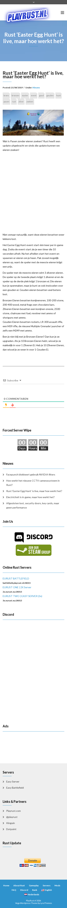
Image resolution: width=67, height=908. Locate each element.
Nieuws (36, 87)
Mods (57, 885)
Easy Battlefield (15, 787)
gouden (50, 95)
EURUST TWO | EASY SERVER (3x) (22, 596)
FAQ (14, 890)
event (33, 95)
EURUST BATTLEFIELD (16, 578)
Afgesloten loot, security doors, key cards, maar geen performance (32, 505)
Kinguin (10, 823)
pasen (6, 101)
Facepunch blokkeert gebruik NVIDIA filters (30, 474)
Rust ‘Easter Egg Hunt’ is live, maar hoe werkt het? (34, 491)
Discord (24, 890)
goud (41, 95)
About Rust (19, 885)
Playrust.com (13, 810)
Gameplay (34, 885)
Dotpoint (11, 829)
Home (6, 885)
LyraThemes (46, 903)
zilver (21, 101)
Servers (46, 885)
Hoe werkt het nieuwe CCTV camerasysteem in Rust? (33, 482)
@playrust (12, 816)
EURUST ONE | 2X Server (17, 587)
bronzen (15, 95)
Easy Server (12, 781)
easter (25, 95)
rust (14, 101)
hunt (58, 95)
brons (6, 95)
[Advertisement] (33, 192)
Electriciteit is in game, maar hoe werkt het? (30, 497)
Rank (34, 890)
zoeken (29, 101)
